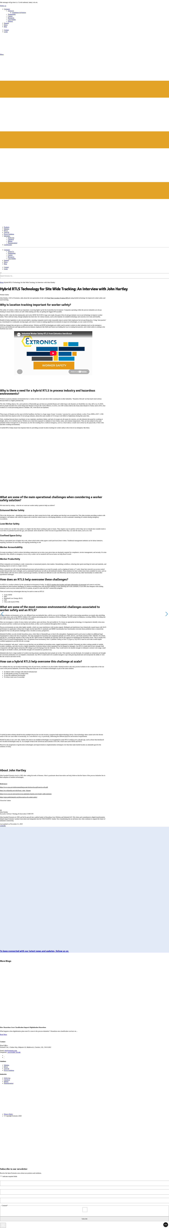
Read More (3, 1034)
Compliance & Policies (19, 12)
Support (6, 23)
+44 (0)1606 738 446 (13, 1052)
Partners (10, 21)
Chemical (11, 239)
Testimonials (12, 14)
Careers (10, 16)
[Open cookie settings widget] (165, 1224)
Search (4, 272)
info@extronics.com (10, 1050)
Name (2, 1180)
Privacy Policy (8, 1114)
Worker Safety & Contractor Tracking (53, 411)
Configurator (8, 245)
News (6, 25)
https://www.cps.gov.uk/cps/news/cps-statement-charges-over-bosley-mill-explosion (26, 794)
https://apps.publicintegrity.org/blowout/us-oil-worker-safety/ (18, 797)
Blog (5, 26)
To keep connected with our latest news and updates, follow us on (34, 951)
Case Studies (12, 19)
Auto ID (6, 232)
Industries (7, 236)
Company (7, 9)
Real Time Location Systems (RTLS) (58, 298)
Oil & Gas (11, 238)
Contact (6, 30)
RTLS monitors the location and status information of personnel (66, 584)
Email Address (5, 1197)
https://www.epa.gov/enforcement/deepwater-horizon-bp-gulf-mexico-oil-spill (24, 787)
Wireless (6, 229)
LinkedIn (3, 826)
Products (6, 227)
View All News (5, 1038)
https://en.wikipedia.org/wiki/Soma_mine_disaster (15, 790)
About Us (11, 11)
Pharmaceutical (12, 243)
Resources (11, 18)
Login (6, 32)
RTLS (6, 230)
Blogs (2, 282)
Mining (10, 241)
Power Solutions (9, 234)
